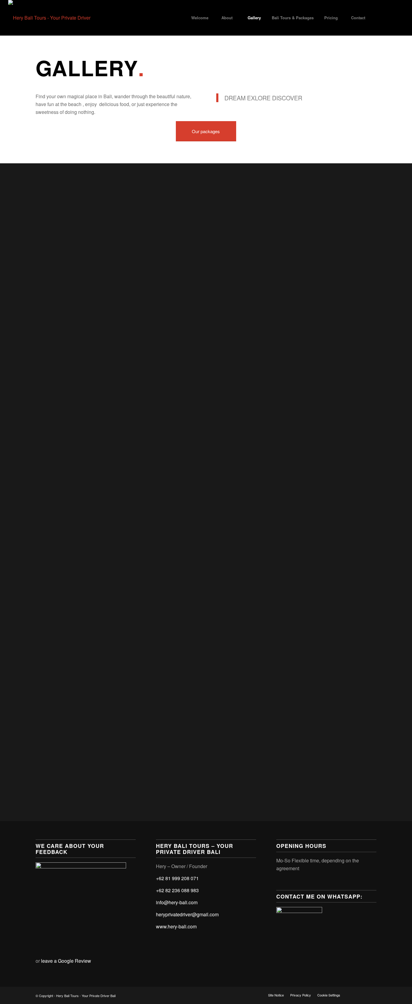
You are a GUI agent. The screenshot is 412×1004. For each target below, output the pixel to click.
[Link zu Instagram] (390, 17)
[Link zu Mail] (399, 17)
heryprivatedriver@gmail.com (187, 914)
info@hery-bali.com (177, 902)
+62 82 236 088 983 (177, 890)
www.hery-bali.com (176, 926)
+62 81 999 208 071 (177, 878)
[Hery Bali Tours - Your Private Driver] (49, 18)
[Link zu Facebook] (381, 17)
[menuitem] (200, 18)
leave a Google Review (66, 960)
